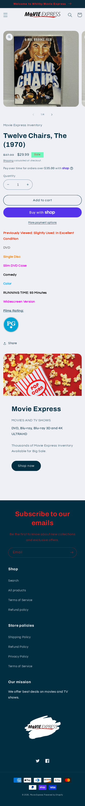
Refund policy (18, 609)
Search (13, 580)
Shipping (8, 160)
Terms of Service (20, 600)
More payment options (42, 222)
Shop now (26, 465)
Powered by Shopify (53, 795)
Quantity (9, 176)
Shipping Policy (19, 637)
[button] (5, 15)
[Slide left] (33, 114)
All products (17, 590)
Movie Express (37, 795)
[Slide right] (51, 114)
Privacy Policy (18, 656)
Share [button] (12, 343)
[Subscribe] (72, 552)
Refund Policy (18, 646)
